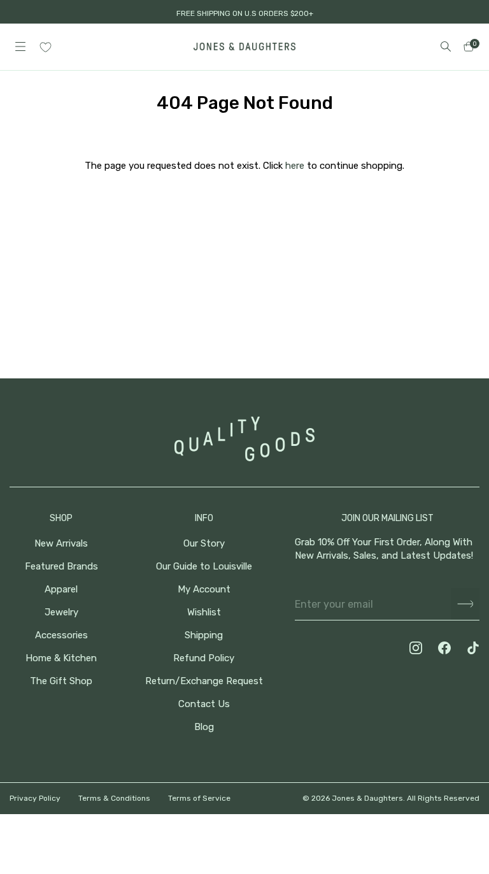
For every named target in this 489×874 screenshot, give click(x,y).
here (294, 165)
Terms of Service (199, 798)
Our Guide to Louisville (204, 566)
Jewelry (61, 612)
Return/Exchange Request (204, 681)
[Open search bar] (446, 46)
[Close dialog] (460, 635)
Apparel (61, 589)
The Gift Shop (61, 681)
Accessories (61, 635)
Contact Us (204, 704)
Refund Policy (203, 658)
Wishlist (204, 612)
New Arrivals (61, 543)
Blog (204, 727)
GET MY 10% (349, 788)
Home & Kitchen (61, 658)
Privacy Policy (35, 798)
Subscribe (465, 604)
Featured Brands (61, 566)
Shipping (204, 635)
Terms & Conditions (114, 798)
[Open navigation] (20, 46)
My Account (204, 589)
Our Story (204, 543)
